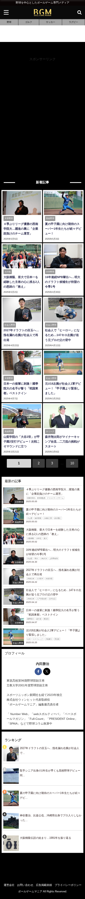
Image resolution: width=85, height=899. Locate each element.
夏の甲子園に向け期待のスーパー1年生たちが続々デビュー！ (63, 228)
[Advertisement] (42, 104)
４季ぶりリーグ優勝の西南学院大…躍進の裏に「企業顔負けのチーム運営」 (21, 228)
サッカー (50, 22)
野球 (9, 22)
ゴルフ (28, 22)
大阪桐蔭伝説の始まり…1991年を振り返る (45, 837)
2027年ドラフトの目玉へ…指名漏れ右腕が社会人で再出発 (21, 335)
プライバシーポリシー (68, 885)
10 (72, 463)
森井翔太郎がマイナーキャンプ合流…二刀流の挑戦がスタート (62, 441)
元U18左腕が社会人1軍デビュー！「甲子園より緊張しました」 (63, 388)
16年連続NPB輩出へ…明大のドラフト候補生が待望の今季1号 (62, 282)
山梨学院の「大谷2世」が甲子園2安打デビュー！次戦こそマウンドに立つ (22, 441)
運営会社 (9, 885)
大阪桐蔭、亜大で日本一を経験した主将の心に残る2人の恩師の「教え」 (22, 282)
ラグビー (73, 22)
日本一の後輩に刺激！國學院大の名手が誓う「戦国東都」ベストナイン (21, 388)
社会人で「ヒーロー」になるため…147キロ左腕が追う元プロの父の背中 (62, 335)
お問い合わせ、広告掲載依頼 (34, 885)
